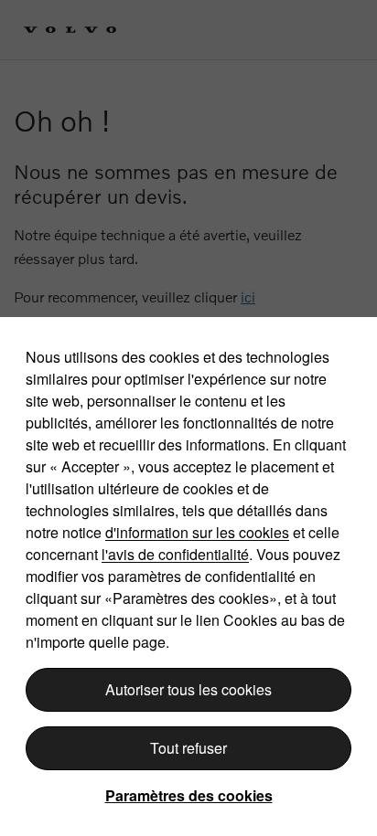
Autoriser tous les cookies (188, 689)
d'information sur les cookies (197, 532)
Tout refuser (188, 747)
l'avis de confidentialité (175, 554)
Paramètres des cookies (189, 795)
